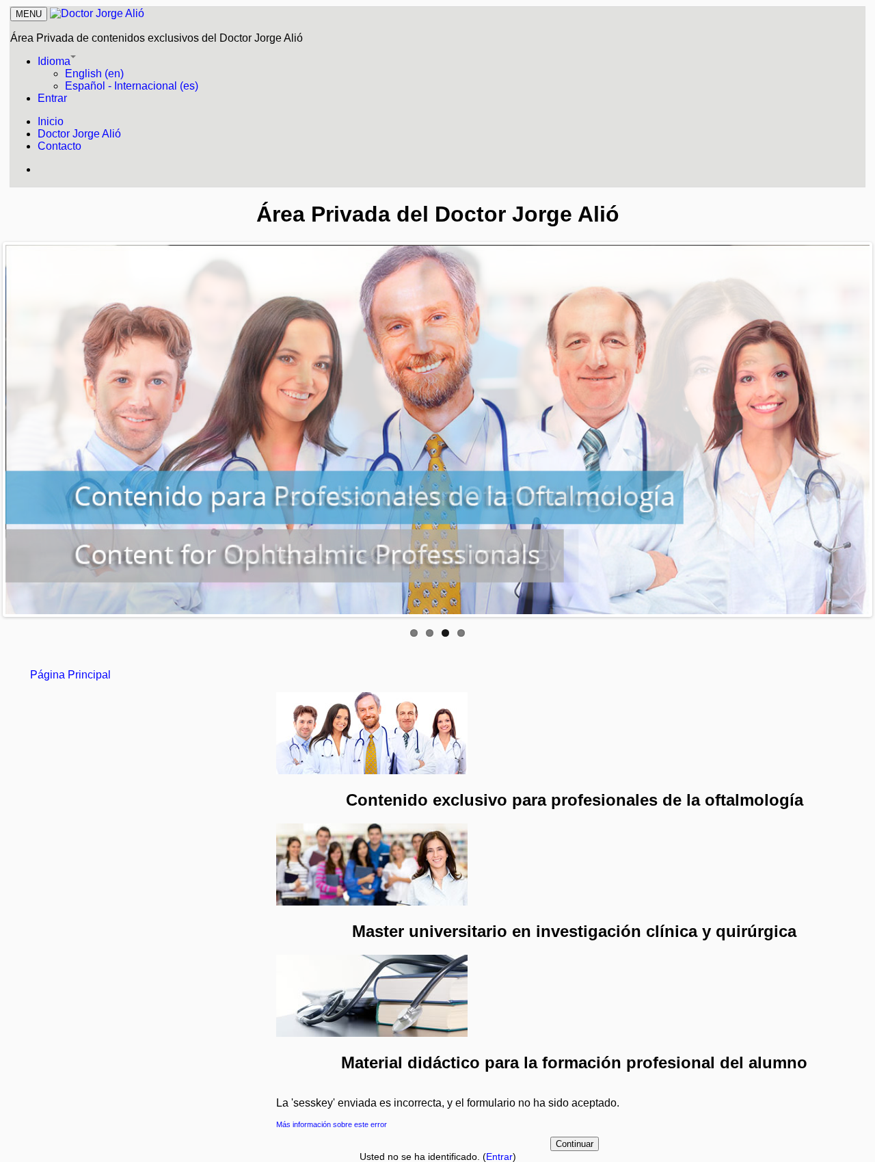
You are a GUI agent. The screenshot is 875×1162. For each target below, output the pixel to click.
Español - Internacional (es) (131, 86)
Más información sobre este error (331, 1124)
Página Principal (70, 675)
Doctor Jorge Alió (79, 134)
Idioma (54, 61)
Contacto (59, 146)
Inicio (51, 121)
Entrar (52, 98)
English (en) (94, 73)
